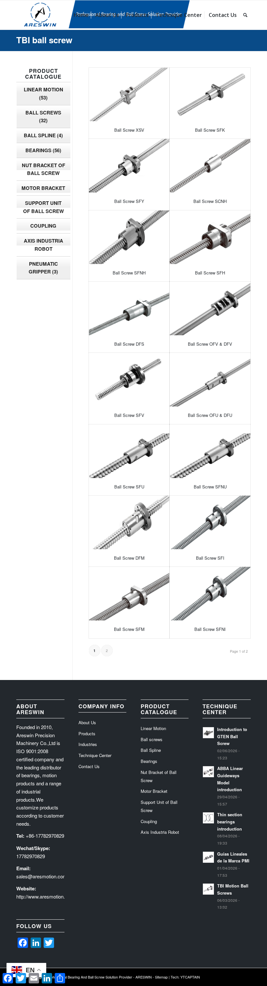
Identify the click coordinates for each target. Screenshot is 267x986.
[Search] (245, 15)
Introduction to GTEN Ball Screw (232, 736)
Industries (87, 744)
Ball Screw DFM (129, 558)
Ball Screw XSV (129, 130)
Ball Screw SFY (129, 201)
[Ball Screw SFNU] (210, 451)
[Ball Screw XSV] (129, 94)
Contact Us (89, 766)
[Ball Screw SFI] (210, 522)
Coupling (43, 225)
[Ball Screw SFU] (129, 451)
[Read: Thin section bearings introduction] (208, 818)
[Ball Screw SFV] (129, 379)
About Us (87, 722)
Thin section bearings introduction (229, 822)
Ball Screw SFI (210, 558)
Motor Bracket (43, 188)
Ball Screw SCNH (210, 201)
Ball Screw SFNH (129, 273)
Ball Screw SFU (129, 487)
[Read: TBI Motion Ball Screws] (208, 889)
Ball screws (43, 116)
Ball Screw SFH (210, 273)
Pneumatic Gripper (43, 267)
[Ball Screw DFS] (129, 308)
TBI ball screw (44, 40)
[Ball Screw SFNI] (210, 593)
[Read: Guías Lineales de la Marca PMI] (208, 857)
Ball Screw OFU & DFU (210, 415)
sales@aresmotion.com (41, 876)
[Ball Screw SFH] (210, 237)
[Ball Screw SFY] (129, 166)
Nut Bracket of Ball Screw (43, 169)
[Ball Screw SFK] (210, 94)
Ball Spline (43, 135)
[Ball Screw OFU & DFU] (210, 379)
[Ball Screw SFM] (129, 593)
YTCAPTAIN (190, 976)
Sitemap (161, 976)
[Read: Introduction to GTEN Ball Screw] (208, 733)
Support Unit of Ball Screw (43, 207)
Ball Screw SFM (129, 629)
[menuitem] (81, 15)
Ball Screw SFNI (210, 629)
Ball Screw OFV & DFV (210, 344)
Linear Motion (43, 93)
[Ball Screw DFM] (129, 522)
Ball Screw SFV (129, 415)
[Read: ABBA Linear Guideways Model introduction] (208, 772)
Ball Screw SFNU (210, 487)
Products (86, 733)
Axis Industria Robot (43, 244)
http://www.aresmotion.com (45, 896)
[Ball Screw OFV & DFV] (210, 308)
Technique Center (94, 755)
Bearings (43, 150)
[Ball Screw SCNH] (210, 166)
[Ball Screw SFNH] (129, 237)
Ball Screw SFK (210, 130)
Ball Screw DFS (129, 344)
